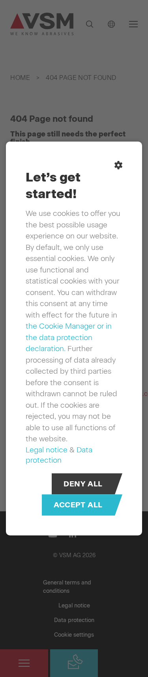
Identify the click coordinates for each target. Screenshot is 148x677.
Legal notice (46, 449)
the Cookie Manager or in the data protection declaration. (69, 337)
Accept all (78, 505)
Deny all (83, 483)
